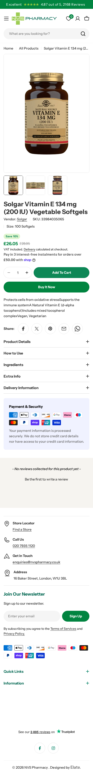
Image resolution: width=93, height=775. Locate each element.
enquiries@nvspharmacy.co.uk (36, 562)
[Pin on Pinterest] (50, 328)
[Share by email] (63, 328)
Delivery (29, 249)
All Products (28, 48)
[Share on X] (36, 328)
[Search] (83, 33)
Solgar (22, 219)
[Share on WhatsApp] (77, 328)
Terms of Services (63, 629)
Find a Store (22, 529)
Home (8, 48)
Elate (75, 767)
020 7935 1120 (24, 546)
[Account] (77, 18)
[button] (46, 479)
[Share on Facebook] (23, 328)
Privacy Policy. (14, 634)
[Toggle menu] (6, 18)
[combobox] (46, 33)
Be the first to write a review (46, 479)
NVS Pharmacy (36, 767)
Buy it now (46, 287)
